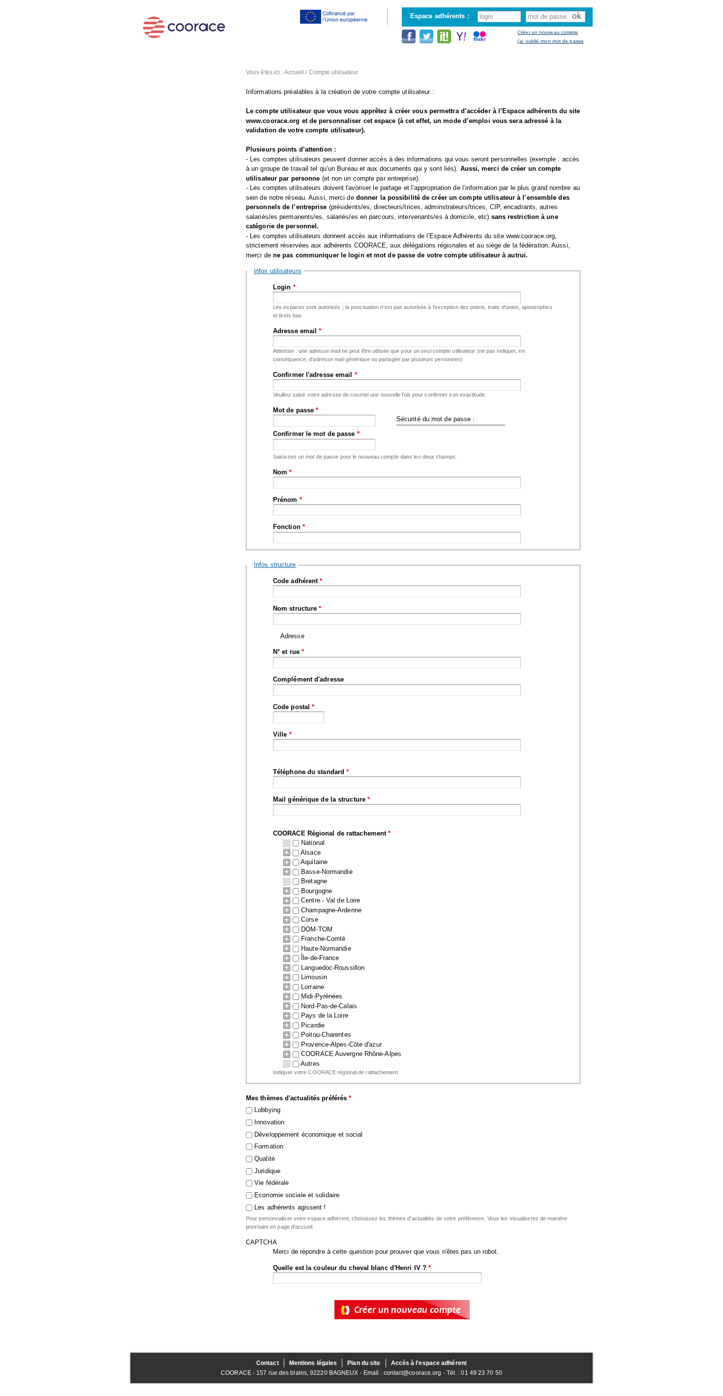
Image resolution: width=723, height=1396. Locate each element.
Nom (282, 472)
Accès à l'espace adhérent (429, 1363)
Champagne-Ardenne (331, 910)
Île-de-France (320, 958)
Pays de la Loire (324, 1015)
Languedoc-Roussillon (332, 967)
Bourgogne (316, 891)
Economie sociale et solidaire (296, 1195)
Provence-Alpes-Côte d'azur (341, 1044)
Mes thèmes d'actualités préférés (298, 1098)
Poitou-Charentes (326, 1034)
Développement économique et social (308, 1134)
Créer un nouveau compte (547, 32)
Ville (282, 734)
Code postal (293, 707)
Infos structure (275, 564)
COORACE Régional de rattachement (332, 833)
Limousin (314, 977)
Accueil (294, 72)
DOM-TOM (316, 929)
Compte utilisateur (334, 72)
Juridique (267, 1171)
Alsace (311, 852)
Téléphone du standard (311, 772)
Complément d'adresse (308, 679)
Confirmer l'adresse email (315, 374)
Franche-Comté (323, 938)
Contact (267, 1363)
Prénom (287, 499)
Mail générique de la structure (321, 799)
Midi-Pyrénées (321, 996)
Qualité (264, 1158)
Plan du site (363, 1363)
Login (284, 287)
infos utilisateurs (277, 271)
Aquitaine (314, 862)
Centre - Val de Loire (330, 900)
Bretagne (314, 881)
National (313, 842)
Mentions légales (313, 1363)
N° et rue (288, 651)
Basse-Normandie (327, 871)
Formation (268, 1146)
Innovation (269, 1122)
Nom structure (297, 608)
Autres (310, 1063)
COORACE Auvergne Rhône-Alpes (351, 1053)
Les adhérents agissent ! (290, 1207)
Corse (309, 919)
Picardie (313, 1025)
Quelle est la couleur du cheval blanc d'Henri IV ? (352, 1268)
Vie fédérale (271, 1182)
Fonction (289, 526)
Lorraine (312, 987)
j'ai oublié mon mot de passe (550, 41)
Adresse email (297, 331)
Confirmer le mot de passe (316, 433)
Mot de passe (295, 410)
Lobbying (267, 1110)
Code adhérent (298, 581)
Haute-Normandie (326, 948)
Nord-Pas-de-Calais (329, 1006)
